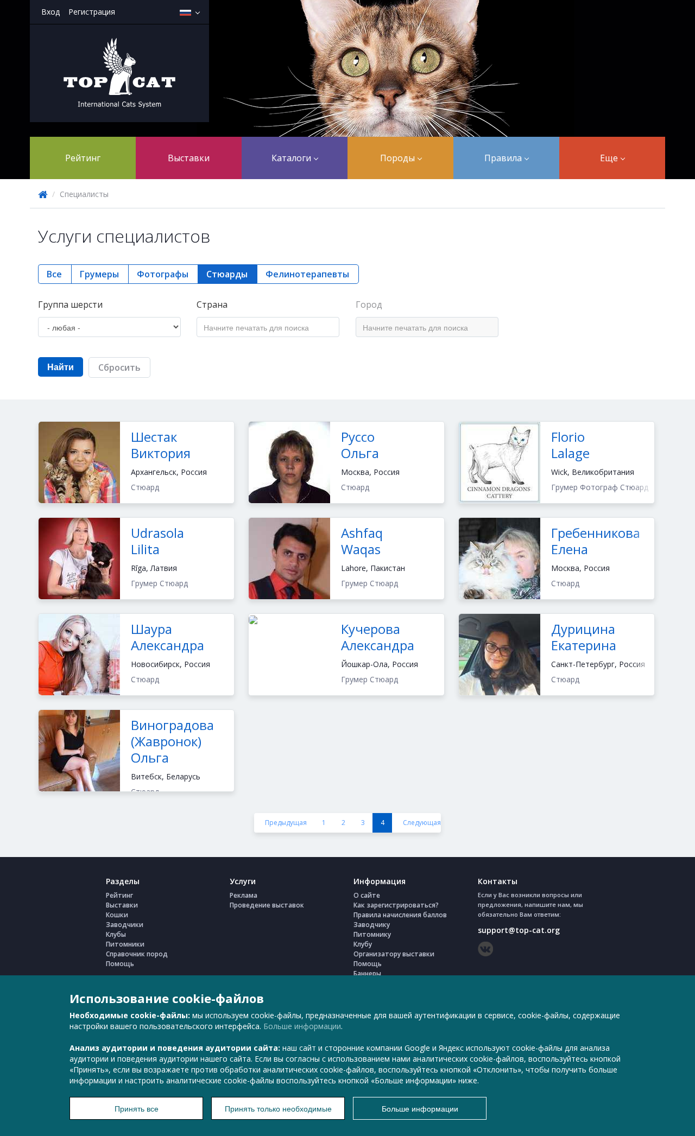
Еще (610, 158)
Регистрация (91, 12)
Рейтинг (82, 158)
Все (54, 274)
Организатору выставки (393, 954)
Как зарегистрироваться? (396, 905)
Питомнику (372, 934)
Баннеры (367, 973)
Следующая (422, 822)
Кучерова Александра (377, 637)
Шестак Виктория (161, 445)
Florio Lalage (570, 445)
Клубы (116, 934)
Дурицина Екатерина (583, 637)
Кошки (117, 914)
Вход (50, 12)
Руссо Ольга (360, 445)
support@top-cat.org (519, 930)
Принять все (137, 1108)
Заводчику (371, 924)
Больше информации (302, 1026)
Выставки (189, 158)
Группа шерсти (70, 304)
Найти (60, 366)
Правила (504, 158)
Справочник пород (137, 954)
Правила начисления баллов (400, 914)
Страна (212, 304)
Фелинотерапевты (307, 274)
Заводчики (124, 924)
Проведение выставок (267, 905)
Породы (398, 158)
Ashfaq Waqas (362, 541)
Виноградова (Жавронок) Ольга (172, 741)
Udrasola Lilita (157, 541)
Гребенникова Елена (595, 541)
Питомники (125, 944)
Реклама (243, 895)
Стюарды (227, 274)
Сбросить (119, 367)
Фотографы (162, 274)
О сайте (366, 895)
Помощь (120, 963)
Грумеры (99, 274)
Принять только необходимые (278, 1108)
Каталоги (292, 158)
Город (369, 304)
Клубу (362, 944)
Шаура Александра (167, 637)
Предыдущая (286, 822)
